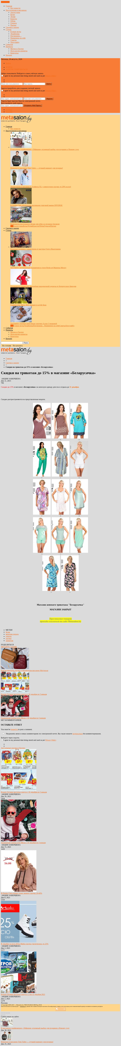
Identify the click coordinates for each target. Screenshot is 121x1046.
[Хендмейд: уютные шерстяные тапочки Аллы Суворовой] (21, 321)
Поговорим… (16, 36)
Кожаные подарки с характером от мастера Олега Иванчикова (35, 249)
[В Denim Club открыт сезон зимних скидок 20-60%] (18, 891)
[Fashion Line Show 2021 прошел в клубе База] (21, 303)
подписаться (78, 734)
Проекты (9, 47)
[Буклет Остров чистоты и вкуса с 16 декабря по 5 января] (15, 692)
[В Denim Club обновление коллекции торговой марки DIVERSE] (21, 203)
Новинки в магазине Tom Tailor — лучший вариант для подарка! (36, 168)
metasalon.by (23, 1006)
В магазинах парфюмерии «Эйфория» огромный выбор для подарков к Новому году (44, 149)
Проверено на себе (18, 38)
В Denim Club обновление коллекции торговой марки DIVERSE (36, 205)
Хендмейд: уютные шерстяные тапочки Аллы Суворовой (33, 324)
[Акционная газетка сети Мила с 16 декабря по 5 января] (15, 716)
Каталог (9, 55)
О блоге (9, 110)
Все (11, 226)
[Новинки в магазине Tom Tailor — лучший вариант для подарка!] (21, 166)
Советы (13, 40)
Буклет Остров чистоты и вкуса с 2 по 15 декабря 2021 (23, 994)
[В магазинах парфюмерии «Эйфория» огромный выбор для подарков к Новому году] (21, 147)
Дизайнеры (14, 34)
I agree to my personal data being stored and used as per (29, 76)
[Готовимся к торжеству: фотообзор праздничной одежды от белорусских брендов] (21, 284)
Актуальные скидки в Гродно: (13, 748)
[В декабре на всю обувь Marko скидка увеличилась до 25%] (18, 942)
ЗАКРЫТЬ (5, 2)
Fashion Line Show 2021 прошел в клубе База (28, 305)
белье (8, 632)
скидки (8, 638)
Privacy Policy (50, 76)
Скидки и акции (12, 27)
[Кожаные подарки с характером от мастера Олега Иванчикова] (21, 247)
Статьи (8, 29)
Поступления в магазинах (16, 10)
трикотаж (9, 641)
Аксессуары (15, 12)
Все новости (15, 8)
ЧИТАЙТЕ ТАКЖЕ (9, 647)
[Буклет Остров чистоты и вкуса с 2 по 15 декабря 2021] (18, 992)
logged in (14, 729)
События (9, 44)
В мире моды (15, 32)
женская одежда (12, 634)
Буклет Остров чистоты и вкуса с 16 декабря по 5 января (24, 694)
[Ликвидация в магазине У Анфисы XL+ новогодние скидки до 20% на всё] (21, 185)
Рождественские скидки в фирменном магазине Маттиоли (24, 671)
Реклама (9, 112)
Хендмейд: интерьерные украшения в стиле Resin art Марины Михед (38, 268)
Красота (13, 19)
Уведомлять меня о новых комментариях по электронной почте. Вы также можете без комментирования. (53, 734)
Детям (12, 17)
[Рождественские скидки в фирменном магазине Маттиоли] (15, 668)
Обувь (12, 21)
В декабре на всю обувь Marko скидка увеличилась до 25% (24, 944)
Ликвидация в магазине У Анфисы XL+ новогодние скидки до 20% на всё (40, 187)
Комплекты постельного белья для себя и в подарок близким (34, 224)
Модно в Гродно (17, 49)
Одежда (13, 23)
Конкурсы (14, 53)
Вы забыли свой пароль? (11, 86)
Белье (12, 15)
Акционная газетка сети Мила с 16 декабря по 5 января (23, 718)
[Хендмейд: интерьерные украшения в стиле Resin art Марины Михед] (21, 266)
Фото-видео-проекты (18, 51)
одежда (8, 636)
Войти (8, 63)
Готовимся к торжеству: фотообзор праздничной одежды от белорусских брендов (43, 286)
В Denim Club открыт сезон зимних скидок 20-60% (21, 893)
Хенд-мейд (14, 42)
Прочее (13, 25)
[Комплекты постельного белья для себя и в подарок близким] (21, 222)
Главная (9, 6)
